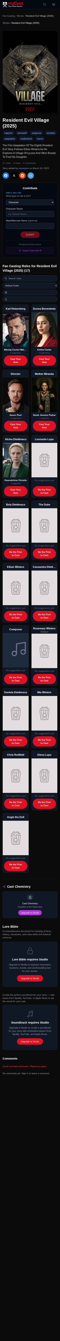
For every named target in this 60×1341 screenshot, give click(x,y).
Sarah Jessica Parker (44, 415)
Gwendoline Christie (15, 480)
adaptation (9, 138)
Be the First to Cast (44, 491)
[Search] (44, 4)
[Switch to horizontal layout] (30, 292)
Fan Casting (9, 16)
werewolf (22, 133)
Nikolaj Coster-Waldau (15, 349)
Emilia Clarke (44, 349)
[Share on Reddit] (22, 175)
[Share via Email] (31, 175)
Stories (20, 16)
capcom (8, 133)
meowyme (24, 168)
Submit (30, 234)
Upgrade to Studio (30, 912)
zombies (51, 133)
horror (40, 138)
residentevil (26, 138)
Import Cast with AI (31, 250)
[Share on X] (14, 175)
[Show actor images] (30, 299)
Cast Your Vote (15, 360)
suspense (36, 133)
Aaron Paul (16, 415)
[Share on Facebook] (6, 175)
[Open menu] (53, 4)
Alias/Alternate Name (21, 220)
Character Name (14, 208)
